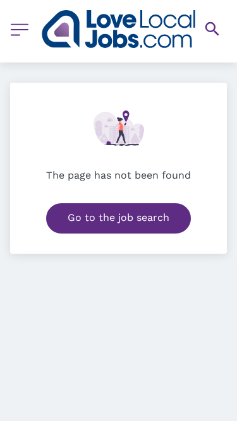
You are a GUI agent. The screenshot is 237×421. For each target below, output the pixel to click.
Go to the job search (118, 217)
